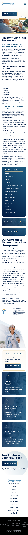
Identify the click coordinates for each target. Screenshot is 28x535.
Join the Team (14, 501)
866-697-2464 (11, 470)
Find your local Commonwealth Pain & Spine (18, 310)
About (14, 493)
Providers (14, 490)
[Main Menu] (25, 3)
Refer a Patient (14, 498)
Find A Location (9, 14)
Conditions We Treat (13, 484)
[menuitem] (14, 173)
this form (23, 468)
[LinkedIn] (14, 513)
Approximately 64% (17, 76)
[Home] (8, 3)
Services (14, 487)
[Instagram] (11, 513)
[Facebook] (16, 513)
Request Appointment (14, 510)
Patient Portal (14, 507)
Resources (14, 504)
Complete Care (14, 496)
